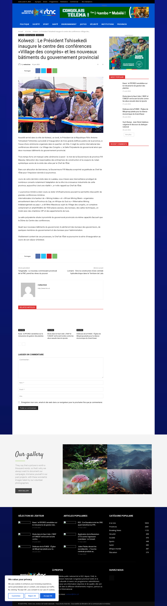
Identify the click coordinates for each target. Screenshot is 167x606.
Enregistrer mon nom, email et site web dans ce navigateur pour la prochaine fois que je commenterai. (62, 402)
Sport (46, 24)
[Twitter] (43, 70)
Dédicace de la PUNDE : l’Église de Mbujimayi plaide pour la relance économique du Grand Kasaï (89, 336)
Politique (24, 24)
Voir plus (128, 134)
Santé (55, 24)
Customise (16, 596)
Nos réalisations (87, 2)
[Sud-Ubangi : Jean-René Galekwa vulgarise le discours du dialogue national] (115, 125)
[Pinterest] (49, 70)
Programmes (54, 2)
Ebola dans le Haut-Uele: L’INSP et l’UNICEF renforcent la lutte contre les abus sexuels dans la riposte (60, 336)
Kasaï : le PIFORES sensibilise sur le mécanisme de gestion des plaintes (135, 85)
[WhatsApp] (54, 70)
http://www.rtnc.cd (44, 288)
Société (36, 24)
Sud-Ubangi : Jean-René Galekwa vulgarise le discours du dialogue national (135, 124)
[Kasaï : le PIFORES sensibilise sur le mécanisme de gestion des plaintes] (31, 321)
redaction (26, 64)
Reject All (32, 596)
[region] (32, 588)
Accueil (20, 31)
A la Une (28, 31)
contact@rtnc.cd (72, 594)
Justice (83, 24)
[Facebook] (147, 1)
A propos (38, 2)
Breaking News (30, 35)
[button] (146, 24)
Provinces (122, 24)
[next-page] (23, 344)
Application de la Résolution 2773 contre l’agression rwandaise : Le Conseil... (88, 536)
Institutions (107, 24)
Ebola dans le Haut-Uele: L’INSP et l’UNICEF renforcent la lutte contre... (44, 536)
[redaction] (19, 64)
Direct (45, 2)
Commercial (74, 2)
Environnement (69, 24)
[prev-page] (19, 344)
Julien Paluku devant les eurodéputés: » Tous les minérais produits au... (87, 549)
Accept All (48, 596)
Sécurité (94, 24)
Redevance (64, 2)
